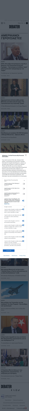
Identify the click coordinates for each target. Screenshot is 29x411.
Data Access (14, 255)
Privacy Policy (22, 255)
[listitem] (14, 181)
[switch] (23, 184)
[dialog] (14, 205)
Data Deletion (7, 255)
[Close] (26, 155)
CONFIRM (8, 250)
